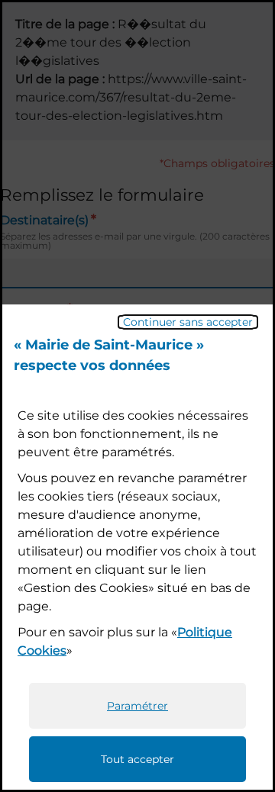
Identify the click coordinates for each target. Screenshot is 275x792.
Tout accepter (137, 759)
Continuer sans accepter (188, 322)
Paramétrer (137, 706)
